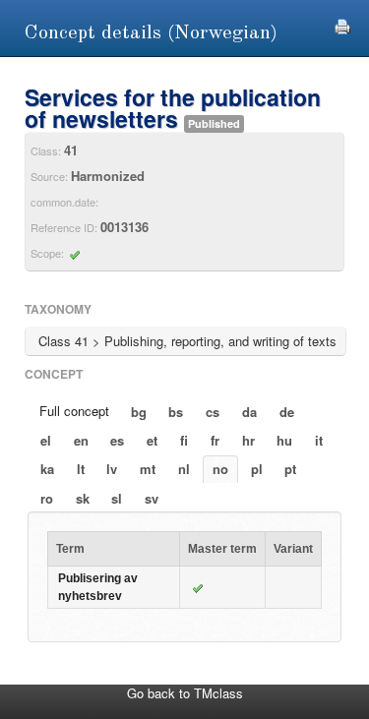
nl (184, 468)
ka (47, 468)
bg (139, 411)
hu (284, 440)
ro (46, 498)
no (220, 468)
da (249, 411)
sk (83, 498)
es (117, 440)
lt (81, 468)
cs (212, 411)
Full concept (74, 410)
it (319, 440)
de (286, 411)
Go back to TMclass (185, 693)
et (152, 440)
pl (257, 468)
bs (175, 411)
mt (147, 468)
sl (116, 498)
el (45, 440)
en (81, 440)
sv (151, 498)
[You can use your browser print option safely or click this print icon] (342, 24)
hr (248, 440)
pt (290, 468)
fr (215, 440)
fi (184, 440)
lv (111, 468)
